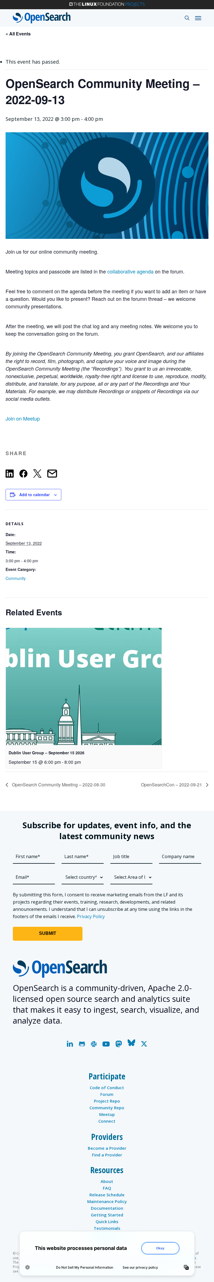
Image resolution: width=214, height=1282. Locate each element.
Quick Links (107, 1221)
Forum (106, 1094)
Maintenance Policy (107, 1201)
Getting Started (107, 1215)
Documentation (107, 1208)
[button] (198, 18)
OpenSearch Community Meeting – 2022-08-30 (58, 784)
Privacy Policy (91, 916)
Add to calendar (34, 494)
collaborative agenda (130, 271)
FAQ (107, 1188)
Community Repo (106, 1107)
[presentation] (84, 686)
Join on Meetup (23, 418)
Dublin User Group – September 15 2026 (46, 752)
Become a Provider (107, 1148)
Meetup (107, 1114)
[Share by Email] (52, 474)
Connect (106, 1121)
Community (16, 578)
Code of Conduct (107, 1087)
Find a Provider (107, 1155)
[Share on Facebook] (23, 474)
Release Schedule (107, 1194)
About (107, 1181)
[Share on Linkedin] (10, 474)
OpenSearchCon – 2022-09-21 (172, 784)
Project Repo (107, 1101)
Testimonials (107, 1228)
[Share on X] (37, 474)
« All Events (18, 33)
